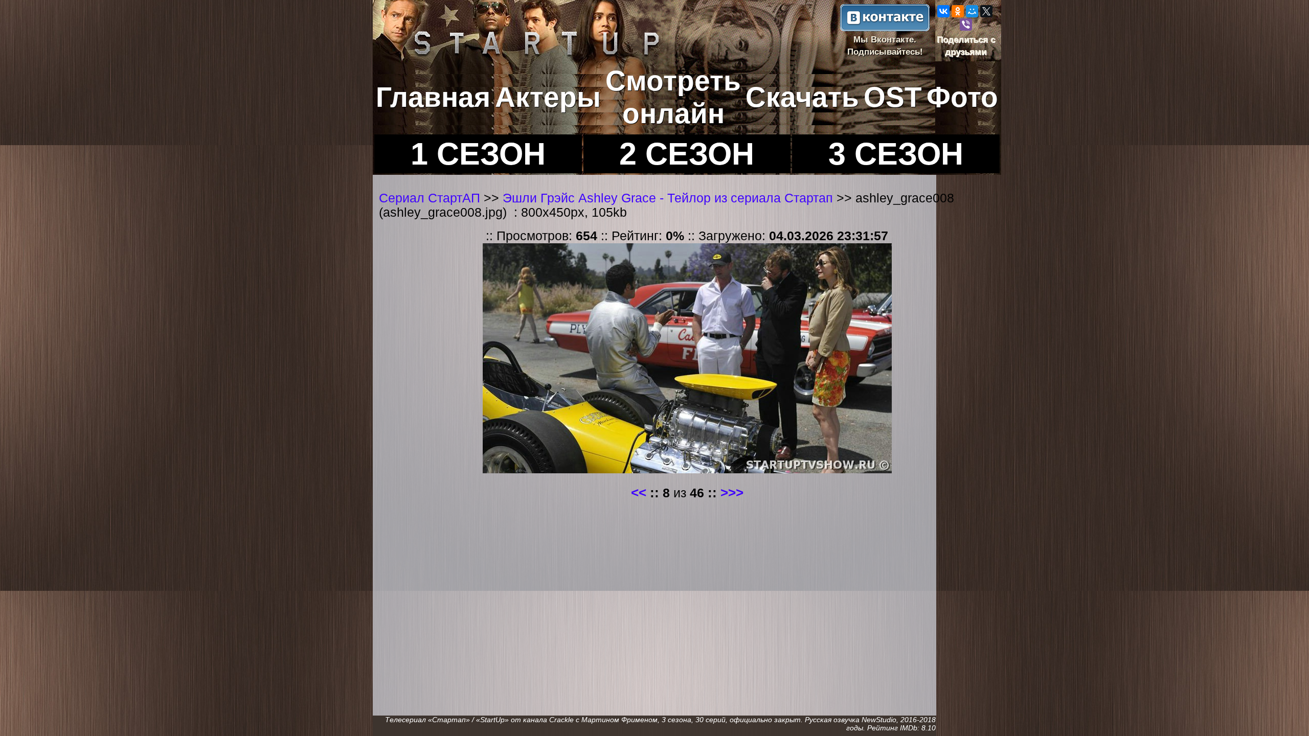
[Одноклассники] (958, 11)
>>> (731, 493)
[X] (986, 11)
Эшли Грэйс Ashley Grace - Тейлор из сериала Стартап (670, 198)
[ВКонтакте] (943, 11)
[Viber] (966, 24)
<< (638, 493)
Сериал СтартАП (429, 198)
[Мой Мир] (972, 11)
